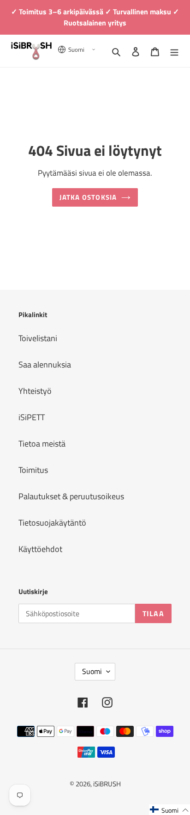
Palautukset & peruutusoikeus (71, 496)
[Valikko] (174, 50)
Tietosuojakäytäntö (52, 522)
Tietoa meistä (41, 443)
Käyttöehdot (40, 549)
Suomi (92, 671)
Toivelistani (37, 338)
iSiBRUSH (107, 783)
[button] (169, 809)
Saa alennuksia (44, 364)
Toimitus (33, 470)
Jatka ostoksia (88, 197)
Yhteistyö (35, 391)
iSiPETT (31, 417)
